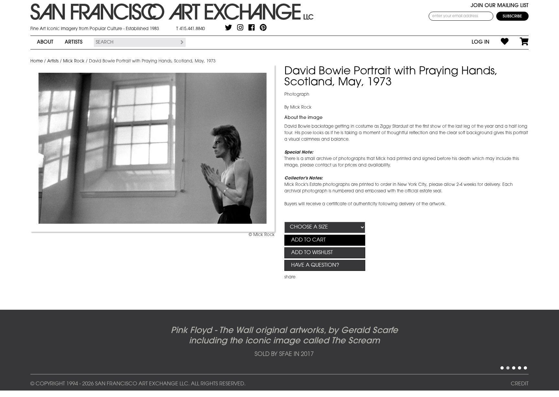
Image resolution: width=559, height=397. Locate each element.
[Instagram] (240, 27)
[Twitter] (228, 27)
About (45, 42)
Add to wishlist (312, 252)
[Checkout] (519, 42)
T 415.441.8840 (190, 29)
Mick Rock (73, 61)
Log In (480, 42)
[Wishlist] (499, 42)
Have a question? (315, 265)
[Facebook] (251, 27)
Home (36, 61)
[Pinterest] (263, 27)
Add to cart (308, 240)
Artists (73, 42)
